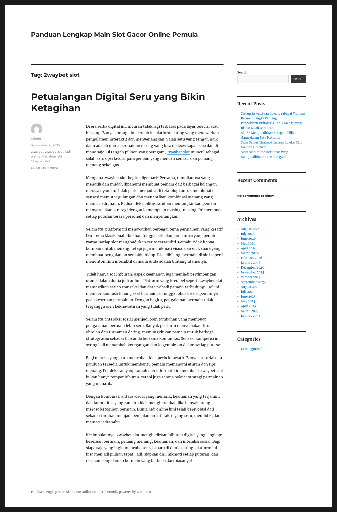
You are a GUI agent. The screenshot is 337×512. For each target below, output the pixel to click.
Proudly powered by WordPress (129, 492)
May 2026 (248, 243)
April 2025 (248, 306)
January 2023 (250, 316)
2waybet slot (178, 152)
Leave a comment (44, 167)
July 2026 (248, 234)
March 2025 (250, 311)
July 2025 (247, 292)
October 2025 (250, 277)
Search (242, 72)
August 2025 (250, 287)
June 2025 (248, 296)
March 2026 (250, 253)
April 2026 (248, 248)
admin (36, 139)
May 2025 (248, 301)
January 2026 (250, 263)
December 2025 (252, 268)
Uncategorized (251, 349)
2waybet (37, 151)
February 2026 (251, 258)
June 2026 (248, 239)
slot (47, 161)
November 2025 (252, 272)
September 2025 (253, 282)
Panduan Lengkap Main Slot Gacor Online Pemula (114, 34)
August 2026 (250, 229)
